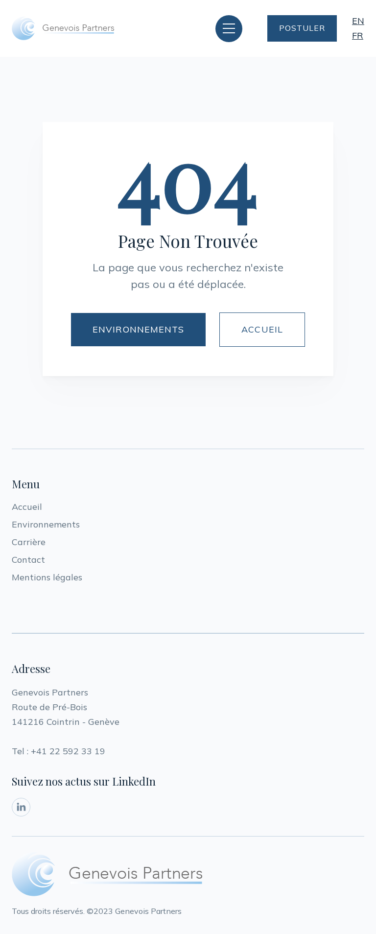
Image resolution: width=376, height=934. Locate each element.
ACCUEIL (262, 329)
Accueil (27, 506)
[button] (228, 28)
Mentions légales (47, 577)
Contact (28, 559)
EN (358, 20)
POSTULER (302, 28)
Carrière (29, 542)
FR (357, 35)
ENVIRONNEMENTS (138, 329)
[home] (63, 28)
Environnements (46, 524)
